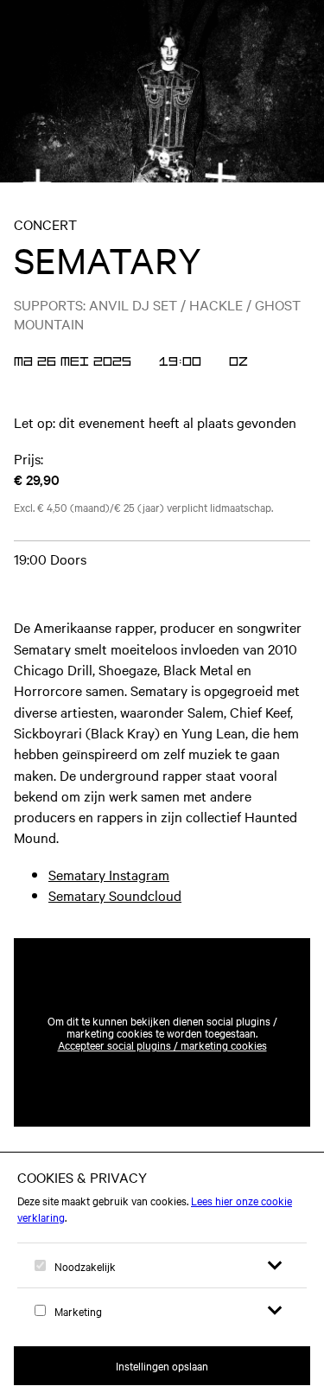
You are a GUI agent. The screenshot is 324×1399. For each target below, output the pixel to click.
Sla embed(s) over (224, 895)
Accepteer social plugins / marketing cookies (162, 1044)
